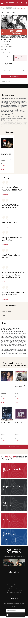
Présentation (4, 86)
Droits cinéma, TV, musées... (13, 584)
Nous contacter (13, 577)
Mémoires (13, 586)
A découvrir (14, 86)
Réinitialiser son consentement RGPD (13, 590)
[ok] (23, 610)
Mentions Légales (13, 588)
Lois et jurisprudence (13, 582)
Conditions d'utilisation (13, 581)
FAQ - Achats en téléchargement (13, 592)
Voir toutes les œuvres (14, 446)
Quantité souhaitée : (5, 70)
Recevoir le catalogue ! (13, 579)
